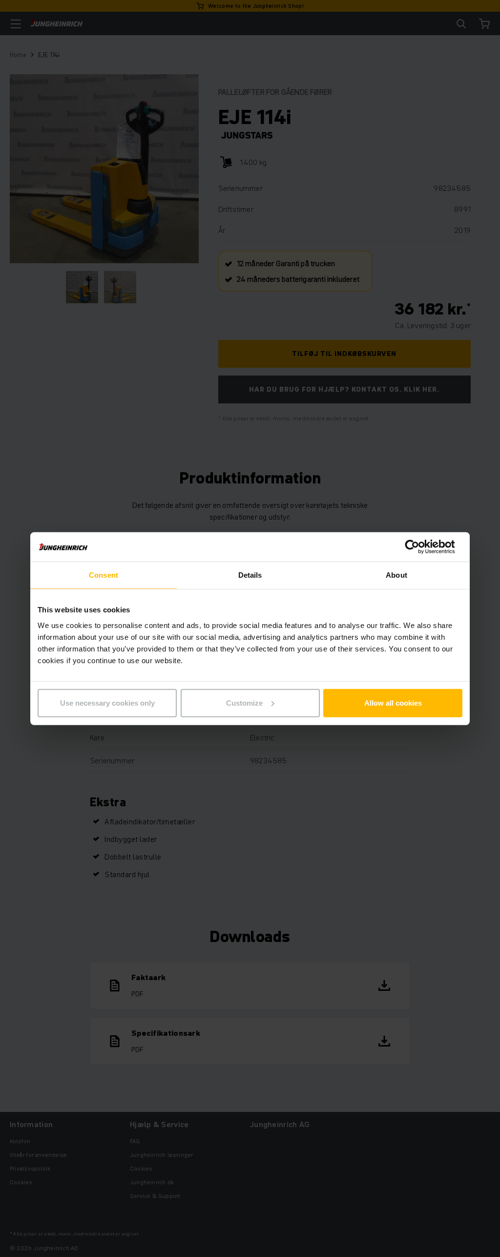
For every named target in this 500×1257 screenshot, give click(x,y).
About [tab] (396, 575)
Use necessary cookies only (107, 702)
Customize (244, 702)
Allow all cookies (393, 702)
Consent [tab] (103, 575)
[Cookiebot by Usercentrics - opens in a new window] (419, 547)
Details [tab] (250, 575)
